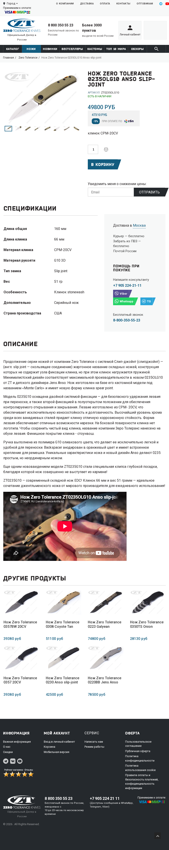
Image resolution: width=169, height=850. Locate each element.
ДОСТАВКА (87, 3)
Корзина (49, 746)
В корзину (102, 164)
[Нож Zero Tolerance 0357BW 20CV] (21, 602)
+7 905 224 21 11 (105, 798)
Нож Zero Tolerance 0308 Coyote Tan (62, 624)
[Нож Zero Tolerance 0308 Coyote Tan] (63, 602)
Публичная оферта (137, 751)
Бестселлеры (72, 49)
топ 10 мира (116, 49)
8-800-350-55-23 (126, 320)
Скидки (8, 752)
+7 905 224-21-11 (127, 285)
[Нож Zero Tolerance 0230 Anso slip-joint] (63, 658)
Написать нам (93, 741)
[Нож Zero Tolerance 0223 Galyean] (105, 602)
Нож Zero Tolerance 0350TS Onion (146, 624)
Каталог (12, 49)
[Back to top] (157, 835)
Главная (8, 57)
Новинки (50, 49)
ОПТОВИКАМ (145, 3)
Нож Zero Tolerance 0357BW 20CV (20, 624)
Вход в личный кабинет (59, 741)
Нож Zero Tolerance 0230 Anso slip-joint (62, 680)
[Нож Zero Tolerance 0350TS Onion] (148, 602)
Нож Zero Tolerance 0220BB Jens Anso (104, 680)
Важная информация (17, 741)
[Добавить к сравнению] (106, 149)
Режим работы (94, 746)
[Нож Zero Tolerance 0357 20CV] (21, 658)
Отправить (149, 192)
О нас (6, 746)
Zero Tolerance (27, 57)
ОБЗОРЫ (137, 49)
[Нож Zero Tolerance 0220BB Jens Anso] (105, 658)
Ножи (31, 49)
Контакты (123, 3)
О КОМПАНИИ (65, 3)
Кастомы (94, 49)
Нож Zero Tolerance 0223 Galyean (104, 624)
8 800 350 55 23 (60, 25)
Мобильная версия (56, 752)
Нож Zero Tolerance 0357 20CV (20, 680)
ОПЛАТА (105, 3)
